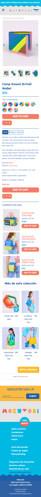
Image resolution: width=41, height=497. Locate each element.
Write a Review (28, 369)
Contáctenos (17, 432)
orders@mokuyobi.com (20, 472)
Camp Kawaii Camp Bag (28, 214)
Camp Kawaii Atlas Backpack (29, 237)
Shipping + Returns (16, 132)
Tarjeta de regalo (19, 451)
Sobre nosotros (18, 429)
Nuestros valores (17, 465)
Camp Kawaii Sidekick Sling (28, 261)
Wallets (10, 163)
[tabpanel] (20, 43)
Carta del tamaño (19, 447)
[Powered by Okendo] (7, 371)
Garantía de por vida (19, 469)
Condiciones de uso (21, 491)
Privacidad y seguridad (20, 489)
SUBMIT (32, 396)
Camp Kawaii (12, 166)
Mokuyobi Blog (18, 454)
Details (5, 132)
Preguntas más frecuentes (21, 462)
